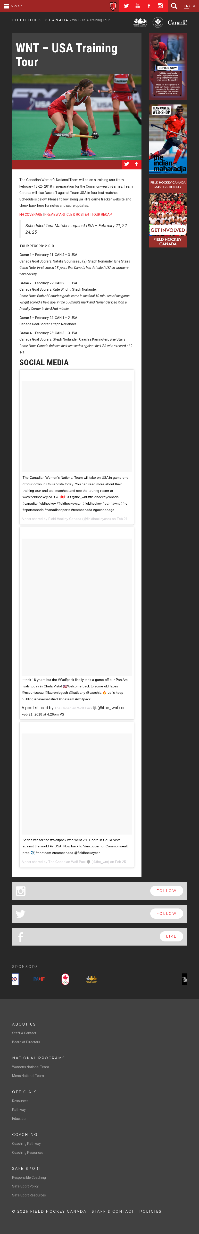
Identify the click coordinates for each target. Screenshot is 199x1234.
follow (167, 891)
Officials (24, 1092)
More (16, 6)
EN (186, 6)
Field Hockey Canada (40, 20)
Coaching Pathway (26, 1144)
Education (19, 1119)
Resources (20, 1101)
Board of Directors (26, 1042)
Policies (150, 1211)
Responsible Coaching (29, 1177)
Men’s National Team (28, 1076)
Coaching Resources (27, 1152)
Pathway (19, 1110)
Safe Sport (26, 1168)
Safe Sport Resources (29, 1195)
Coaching (24, 1134)
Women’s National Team (30, 1067)
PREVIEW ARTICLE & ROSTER (66, 214)
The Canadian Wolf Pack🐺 (75, 708)
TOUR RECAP (101, 214)
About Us (24, 1024)
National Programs (38, 1058)
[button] (14, 980)
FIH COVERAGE (30, 214)
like (171, 936)
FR (193, 6)
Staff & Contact (24, 1033)
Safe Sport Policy (25, 1186)
